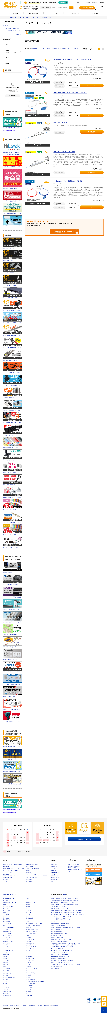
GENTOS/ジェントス (8, 935)
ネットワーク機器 (7, 872)
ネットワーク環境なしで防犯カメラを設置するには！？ (64, 916)
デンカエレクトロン (31, 958)
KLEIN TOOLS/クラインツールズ (34, 924)
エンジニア (29, 912)
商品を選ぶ (91, 132)
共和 (27, 922)
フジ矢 (28, 977)
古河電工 (5, 979)
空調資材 (28, 872)
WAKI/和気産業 (7, 995)
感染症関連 (29, 880)
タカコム (5, 949)
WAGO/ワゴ (29, 995)
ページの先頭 (104, 1010)
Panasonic (5, 972)
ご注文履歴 (101, 2)
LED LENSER (6, 993)
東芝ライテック (30, 960)
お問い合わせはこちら (84, 839)
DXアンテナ (6, 954)
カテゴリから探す (12, 13)
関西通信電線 (29, 918)
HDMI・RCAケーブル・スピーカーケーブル (13, 868)
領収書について (54, 866)
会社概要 (5, 1005)
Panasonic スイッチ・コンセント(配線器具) (37, 876)
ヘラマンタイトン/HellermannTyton (35, 981)
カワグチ (28, 916)
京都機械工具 (6, 922)
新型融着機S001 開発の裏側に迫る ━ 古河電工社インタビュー (66, 943)
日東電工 (28, 964)
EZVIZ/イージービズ (31, 902)
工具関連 (5, 880)
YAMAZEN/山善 (7, 991)
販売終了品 (29, 882)
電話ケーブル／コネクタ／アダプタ (35, 868)
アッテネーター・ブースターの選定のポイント (62, 951)
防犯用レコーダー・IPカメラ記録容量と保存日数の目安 (64, 904)
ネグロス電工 (6, 968)
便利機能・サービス (56, 878)
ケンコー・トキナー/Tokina (33, 925)
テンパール (6, 960)
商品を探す (12, 96)
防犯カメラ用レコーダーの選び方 (59, 906)
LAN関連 (28, 870)
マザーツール (29, 985)
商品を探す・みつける (56, 876)
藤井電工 (5, 976)
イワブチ (28, 908)
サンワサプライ (7, 933)
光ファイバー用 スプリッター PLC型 (64, 152)
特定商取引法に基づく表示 (35, 1005)
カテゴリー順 (74, 49)
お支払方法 (53, 870)
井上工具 (5, 908)
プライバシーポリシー (15, 1005)
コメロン (5, 929)
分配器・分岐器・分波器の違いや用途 (60, 956)
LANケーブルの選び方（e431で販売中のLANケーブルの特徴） (66, 927)
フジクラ (28, 976)
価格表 (60, 82)
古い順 (48, 49)
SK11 (4, 912)
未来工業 (5, 989)
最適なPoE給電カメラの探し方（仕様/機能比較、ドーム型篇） (66, 912)
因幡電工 (28, 906)
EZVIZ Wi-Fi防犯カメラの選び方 (58, 918)
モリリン (28, 989)
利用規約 (25, 1005)
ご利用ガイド (78, 2)
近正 (27, 952)
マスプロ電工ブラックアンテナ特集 (59, 954)
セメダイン (6, 945)
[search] (71, 7)
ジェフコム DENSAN (31, 933)
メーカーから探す (53, 13)
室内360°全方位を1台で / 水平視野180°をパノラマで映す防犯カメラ (67, 914)
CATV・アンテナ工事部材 (32, 864)
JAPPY (28, 935)
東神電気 (5, 962)
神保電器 (28, 937)
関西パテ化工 (6, 920)
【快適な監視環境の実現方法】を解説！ (60, 924)
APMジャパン (6, 910)
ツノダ (28, 951)
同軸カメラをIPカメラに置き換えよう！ (60, 908)
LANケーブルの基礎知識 (56, 931)
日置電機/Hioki (7, 974)
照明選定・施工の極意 (56, 966)
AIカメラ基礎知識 (55, 968)
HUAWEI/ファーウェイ (31, 974)
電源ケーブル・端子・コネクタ (33, 874)
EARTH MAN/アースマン (9, 898)
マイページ (88, 886)
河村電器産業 (6, 918)
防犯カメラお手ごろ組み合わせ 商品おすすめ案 (62, 902)
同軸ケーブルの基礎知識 (57, 949)
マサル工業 (6, 987)
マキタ (5, 985)
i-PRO (27, 898)
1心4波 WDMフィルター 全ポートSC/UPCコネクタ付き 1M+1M (72, 60)
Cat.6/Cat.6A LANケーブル (57, 935)
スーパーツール (30, 939)
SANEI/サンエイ (7, 931)
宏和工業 (28, 927)
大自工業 (28, 945)
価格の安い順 (55, 49)
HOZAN (5, 983)
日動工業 (28, 962)
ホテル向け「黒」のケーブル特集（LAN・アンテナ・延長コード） (67, 964)
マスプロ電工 (29, 987)
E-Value (28, 904)
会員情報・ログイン (56, 880)
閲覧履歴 (104, 999)
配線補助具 (6, 866)
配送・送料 (53, 868)
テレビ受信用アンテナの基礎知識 (59, 952)
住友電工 (28, 941)
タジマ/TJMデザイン (8, 951)
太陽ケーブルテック (31, 947)
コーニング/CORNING (8, 927)
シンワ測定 (6, 939)
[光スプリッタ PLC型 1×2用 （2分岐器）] (37, 163)
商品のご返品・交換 (56, 872)
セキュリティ (54, 882)
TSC (27, 954)
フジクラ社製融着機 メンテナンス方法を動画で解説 (63, 945)
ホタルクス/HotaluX (31, 983)
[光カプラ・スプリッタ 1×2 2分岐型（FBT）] (37, 134)
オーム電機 (6, 914)
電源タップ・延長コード (9, 876)
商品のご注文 (54, 864)
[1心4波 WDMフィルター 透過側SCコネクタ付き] (37, 192)
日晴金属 (5, 964)
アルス (28, 900)
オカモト (28, 914)
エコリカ (28, 910)
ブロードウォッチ (30, 979)
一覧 (64, 894)
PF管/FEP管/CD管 (7, 878)
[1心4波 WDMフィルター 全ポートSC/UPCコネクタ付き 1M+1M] (37, 71)
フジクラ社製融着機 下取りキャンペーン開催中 (62, 947)
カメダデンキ (6, 916)
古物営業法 (46, 1005)
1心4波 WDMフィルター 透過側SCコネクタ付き (68, 181)
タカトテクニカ (30, 949)
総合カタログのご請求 (73, 864)
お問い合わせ (94, 2)
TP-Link (5, 956)
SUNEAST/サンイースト (32, 929)
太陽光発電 (6, 874)
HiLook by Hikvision (56, 922)
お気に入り (60, 86)
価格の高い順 (65, 49)
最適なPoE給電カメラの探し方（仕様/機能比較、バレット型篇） (66, 910)
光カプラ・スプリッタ (60, 123)
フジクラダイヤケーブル (9, 977)
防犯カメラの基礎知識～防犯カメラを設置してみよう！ (64, 898)
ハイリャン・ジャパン (31, 968)
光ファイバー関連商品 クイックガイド (60, 941)
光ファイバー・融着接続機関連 (11, 870)
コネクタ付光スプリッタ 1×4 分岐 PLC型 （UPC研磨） (70, 93)
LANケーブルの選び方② (56, 929)
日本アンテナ (6, 966)
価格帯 (7, 63)
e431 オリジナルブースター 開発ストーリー (61, 962)
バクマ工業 (6, 970)
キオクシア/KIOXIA (31, 920)
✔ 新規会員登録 (87, 8)
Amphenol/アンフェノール (9, 902)
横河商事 (28, 991)
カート (101, 9)
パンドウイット (30, 972)
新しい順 (42, 49)
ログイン (97, 9)
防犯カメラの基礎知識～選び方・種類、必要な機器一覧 (64, 900)
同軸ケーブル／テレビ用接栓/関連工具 (12, 864)
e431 (4, 904)
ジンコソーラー (7, 937)
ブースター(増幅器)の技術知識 (58, 958)
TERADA (5, 958)
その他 (5, 882)
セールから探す (73, 13)
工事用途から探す (32, 13)
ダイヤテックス (7, 947)
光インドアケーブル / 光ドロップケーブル (61, 939)
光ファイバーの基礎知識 (57, 937)
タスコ (5, 952)
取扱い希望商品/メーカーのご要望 (75, 870)
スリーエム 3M (6, 943)
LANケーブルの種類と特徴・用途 (59, 933)
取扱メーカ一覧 (8, 894)
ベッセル (5, 981)
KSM (4, 925)
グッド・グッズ (7, 924)
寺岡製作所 (29, 956)
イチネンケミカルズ (8, 906)
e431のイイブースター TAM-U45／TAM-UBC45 (62, 960)
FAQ (84, 2)
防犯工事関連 (29, 866)
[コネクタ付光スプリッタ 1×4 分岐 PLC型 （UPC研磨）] (37, 104)
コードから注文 (93, 13)
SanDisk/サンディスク (31, 931)
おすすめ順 (34, 49)
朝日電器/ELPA (7, 900)
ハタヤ (28, 970)
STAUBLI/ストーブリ (8, 941)
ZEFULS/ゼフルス (30, 943)
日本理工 (28, 966)
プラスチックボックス (31, 878)
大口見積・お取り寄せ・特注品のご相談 (74, 867)
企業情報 (88, 2)
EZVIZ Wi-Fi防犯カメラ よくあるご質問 (60, 920)
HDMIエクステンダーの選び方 (58, 925)
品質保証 (53, 874)
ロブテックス (29, 993)
